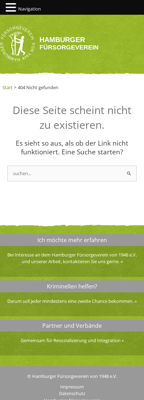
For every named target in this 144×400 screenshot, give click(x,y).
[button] (12, 7)
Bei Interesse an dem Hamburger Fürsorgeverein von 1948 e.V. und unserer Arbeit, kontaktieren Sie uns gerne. (72, 258)
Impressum (72, 387)
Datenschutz (72, 393)
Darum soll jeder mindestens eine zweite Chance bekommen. (70, 301)
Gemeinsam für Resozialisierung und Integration (71, 340)
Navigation (29, 9)
